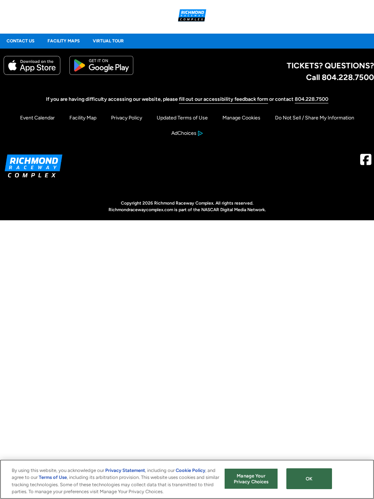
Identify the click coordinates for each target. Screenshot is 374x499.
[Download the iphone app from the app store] (32, 73)
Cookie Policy (190, 470)
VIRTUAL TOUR (108, 40)
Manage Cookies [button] (241, 118)
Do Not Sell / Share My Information (314, 118)
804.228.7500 (311, 99)
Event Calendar (37, 118)
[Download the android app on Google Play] (101, 73)
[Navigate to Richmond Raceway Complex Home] (192, 16)
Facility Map (82, 118)
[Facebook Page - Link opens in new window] (366, 162)
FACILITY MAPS (63, 40)
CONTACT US (20, 40)
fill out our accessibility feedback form (223, 99)
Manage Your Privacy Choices (251, 478)
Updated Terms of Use (182, 118)
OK (309, 478)
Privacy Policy (126, 118)
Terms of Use (53, 477)
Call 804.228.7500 (340, 77)
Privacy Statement (125, 470)
